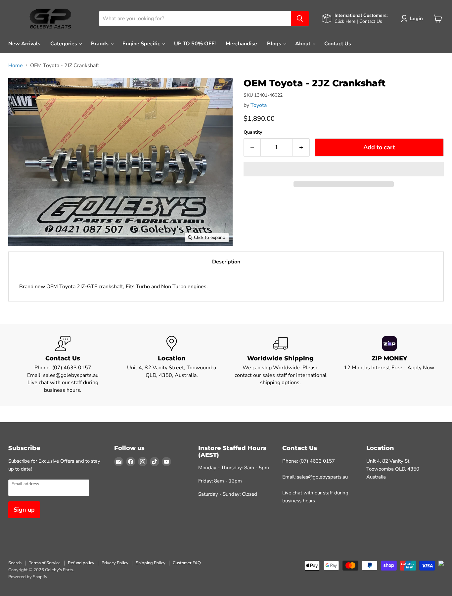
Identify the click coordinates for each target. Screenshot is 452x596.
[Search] (300, 18)
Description (226, 261)
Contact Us (337, 43)
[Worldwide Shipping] (280, 365)
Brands (100, 43)
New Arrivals (24, 43)
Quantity (253, 132)
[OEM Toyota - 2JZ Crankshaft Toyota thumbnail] (21, 88)
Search (15, 563)
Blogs (275, 43)
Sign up (24, 510)
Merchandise (241, 43)
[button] (344, 169)
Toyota (258, 105)
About (303, 43)
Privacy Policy (115, 563)
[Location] (171, 365)
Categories (64, 43)
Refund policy (81, 563)
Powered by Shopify (27, 577)
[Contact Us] (62, 365)
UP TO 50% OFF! (195, 43)
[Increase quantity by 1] (301, 147)
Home (15, 66)
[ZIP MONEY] (389, 365)
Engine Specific (141, 43)
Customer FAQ (187, 563)
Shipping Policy (150, 563)
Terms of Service (45, 563)
